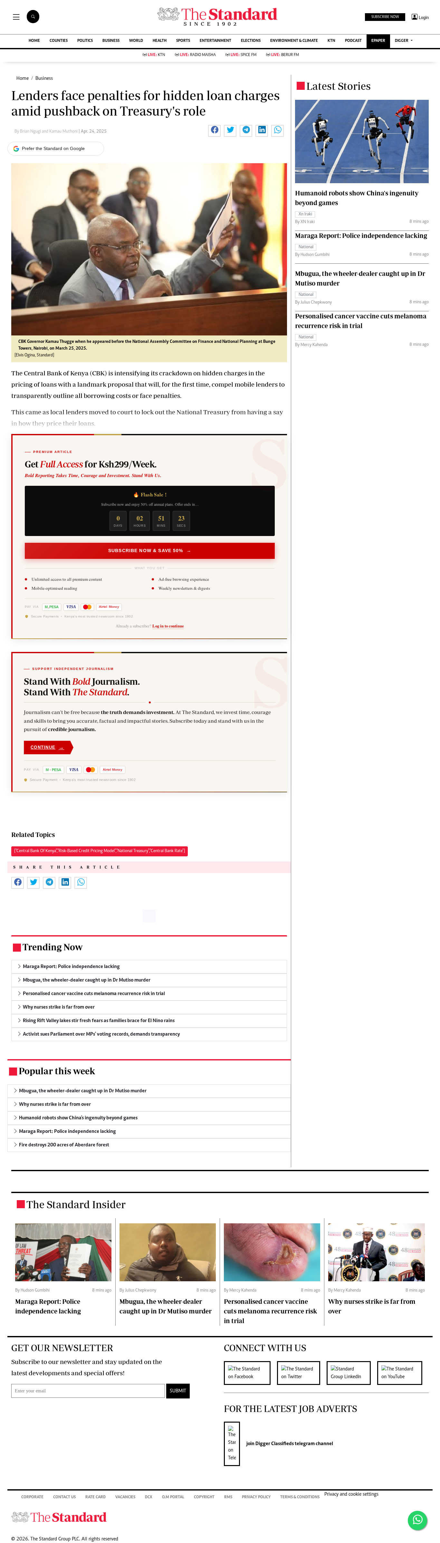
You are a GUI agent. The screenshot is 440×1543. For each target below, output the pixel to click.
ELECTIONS (251, 41)
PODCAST (353, 41)
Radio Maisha (198, 55)
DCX (148, 1497)
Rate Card (95, 1497)
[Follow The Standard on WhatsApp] (417, 1520)
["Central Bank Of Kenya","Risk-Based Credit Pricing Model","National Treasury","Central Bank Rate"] (99, 851)
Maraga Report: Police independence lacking (361, 235)
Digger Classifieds (274, 1443)
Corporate (32, 1497)
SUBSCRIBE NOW (385, 17)
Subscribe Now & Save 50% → (149, 550)
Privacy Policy (256, 1497)
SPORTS (183, 41)
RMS (228, 1497)
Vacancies (125, 1497)
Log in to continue (168, 626)
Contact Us (64, 1497)
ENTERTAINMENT (215, 41)
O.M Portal (173, 1497)
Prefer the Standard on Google (53, 148)
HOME (34, 41)
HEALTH (160, 41)
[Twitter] (302, 1373)
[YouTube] (403, 1373)
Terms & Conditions (300, 1497)
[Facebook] (250, 1373)
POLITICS (85, 41)
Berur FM (285, 55)
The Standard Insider (76, 1204)
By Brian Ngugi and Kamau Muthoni (46, 131)
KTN (331, 41)
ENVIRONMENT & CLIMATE (294, 41)
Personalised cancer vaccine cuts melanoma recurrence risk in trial (270, 1311)
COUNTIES (59, 41)
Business (44, 78)
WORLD (136, 41)
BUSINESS (111, 41)
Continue (47, 747)
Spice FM (243, 55)
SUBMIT (178, 1391)
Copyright (204, 1497)
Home (22, 78)
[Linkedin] (352, 1373)
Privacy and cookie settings (351, 1494)
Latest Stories (338, 86)
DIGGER (402, 41)
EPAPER (378, 41)
